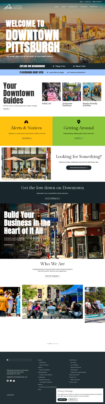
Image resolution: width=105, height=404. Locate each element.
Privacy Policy (73, 382)
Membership (74, 370)
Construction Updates (45, 375)
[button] (3, 315)
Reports (40, 384)
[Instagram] (14, 381)
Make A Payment (75, 379)
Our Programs (74, 365)
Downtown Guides (44, 370)
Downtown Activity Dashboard (48, 387)
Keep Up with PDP (74, 375)
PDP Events (42, 362)
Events (40, 360)
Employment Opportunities (78, 372)
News (81, 1)
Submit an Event (44, 365)
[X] (11, 381)
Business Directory (44, 379)
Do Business (41, 377)
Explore (40, 367)
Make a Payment (97, 1)
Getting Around (42, 372)
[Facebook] (8, 381)
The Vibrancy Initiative (45, 382)
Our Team (73, 362)
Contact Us (88, 1)
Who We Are (73, 360)
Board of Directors (76, 367)
